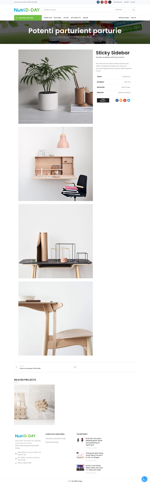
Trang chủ (61, 37)
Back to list (75, 367)
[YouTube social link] (105, 2)
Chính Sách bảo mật (51, 442)
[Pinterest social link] (124, 100)
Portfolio (69, 37)
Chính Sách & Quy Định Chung (55, 438)
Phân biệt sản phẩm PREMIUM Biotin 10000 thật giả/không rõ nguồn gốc (94, 441)
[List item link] (28, 463)
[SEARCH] (133, 9)
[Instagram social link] (102, 2)
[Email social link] (120, 100)
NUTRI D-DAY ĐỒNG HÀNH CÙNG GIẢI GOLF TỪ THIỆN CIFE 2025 (94, 468)
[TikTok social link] (109, 2)
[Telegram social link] (128, 100)
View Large (53, 386)
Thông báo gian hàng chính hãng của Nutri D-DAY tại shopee (94, 455)
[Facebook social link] (98, 2)
